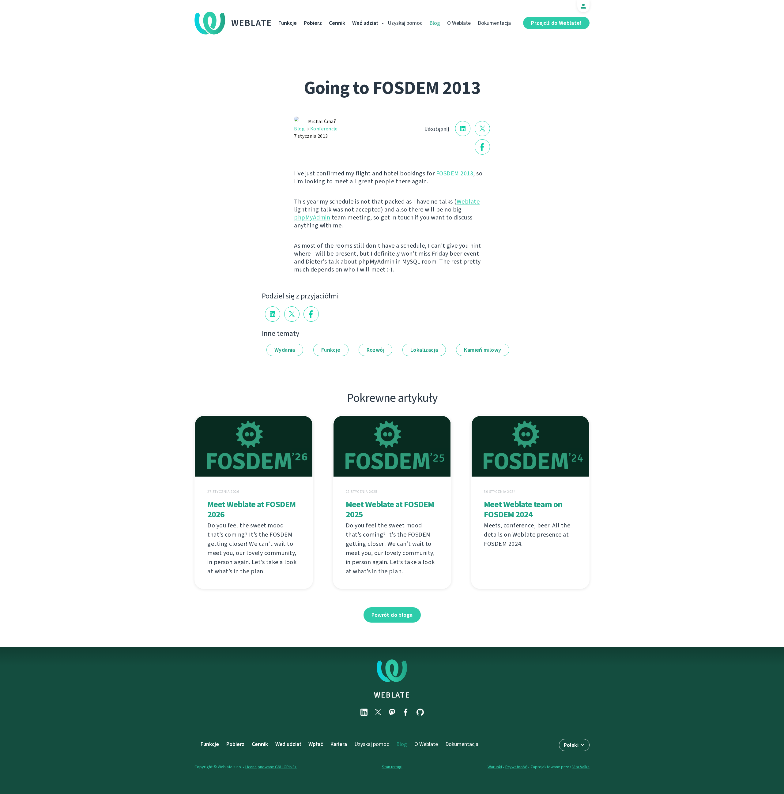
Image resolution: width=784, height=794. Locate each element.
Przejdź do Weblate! (556, 23)
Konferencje (324, 128)
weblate (392, 695)
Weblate (251, 23)
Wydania (284, 350)
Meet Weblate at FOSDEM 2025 (390, 509)
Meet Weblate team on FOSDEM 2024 (523, 509)
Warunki (495, 767)
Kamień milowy (482, 350)
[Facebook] (406, 712)
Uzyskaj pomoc (405, 23)
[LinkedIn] (363, 712)
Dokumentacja (494, 23)
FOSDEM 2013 (454, 173)
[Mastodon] (392, 712)
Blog (434, 23)
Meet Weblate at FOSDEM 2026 (251, 509)
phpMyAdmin (312, 217)
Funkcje (287, 23)
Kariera (338, 744)
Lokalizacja (424, 350)
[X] (378, 712)
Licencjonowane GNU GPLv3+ (271, 767)
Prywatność (516, 767)
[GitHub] (420, 712)
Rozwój (375, 350)
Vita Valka (581, 767)
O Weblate (459, 23)
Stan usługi (392, 767)
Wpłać (315, 744)
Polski (571, 745)
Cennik (337, 23)
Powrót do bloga (392, 615)
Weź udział (365, 23)
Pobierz (313, 23)
